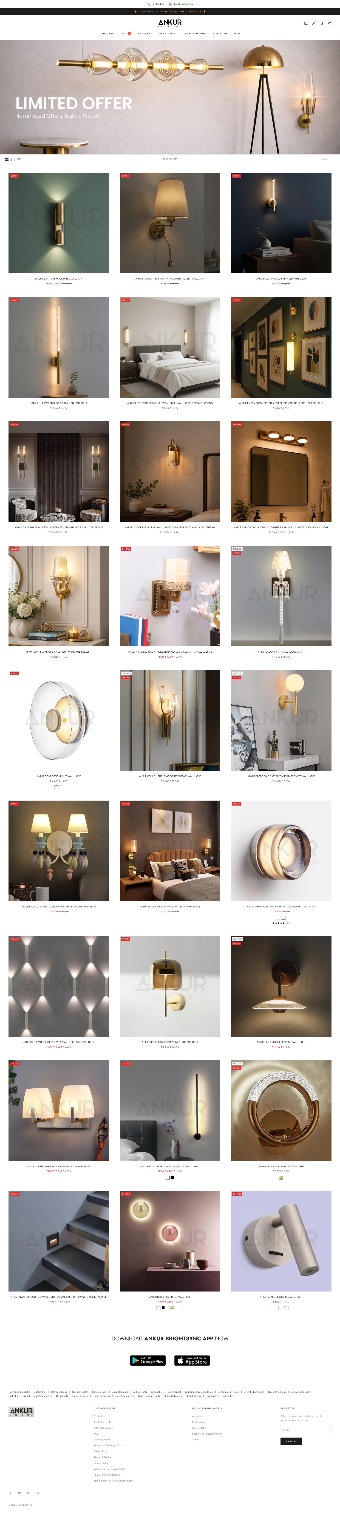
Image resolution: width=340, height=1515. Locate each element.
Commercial (174, 1392)
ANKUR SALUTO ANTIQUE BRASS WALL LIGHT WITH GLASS (170, 906)
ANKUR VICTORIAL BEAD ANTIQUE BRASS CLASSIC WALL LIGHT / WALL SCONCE (170, 651)
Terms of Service (102, 1457)
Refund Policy (101, 1463)
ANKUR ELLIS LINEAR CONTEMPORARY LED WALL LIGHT (170, 1166)
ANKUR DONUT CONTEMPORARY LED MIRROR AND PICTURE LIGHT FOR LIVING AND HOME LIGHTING (281, 527)
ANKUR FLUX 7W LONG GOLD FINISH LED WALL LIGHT (58, 403)
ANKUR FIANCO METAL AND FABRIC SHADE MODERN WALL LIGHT (170, 278)
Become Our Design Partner (207, 1433)
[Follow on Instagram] (28, 1493)
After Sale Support (103, 1428)
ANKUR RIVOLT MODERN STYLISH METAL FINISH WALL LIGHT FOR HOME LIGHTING (170, 403)
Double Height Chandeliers (37, 1396)
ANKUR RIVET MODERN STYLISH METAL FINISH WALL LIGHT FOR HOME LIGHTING (281, 403)
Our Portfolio (199, 1428)
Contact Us (220, 33)
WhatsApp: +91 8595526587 (109, 1469)
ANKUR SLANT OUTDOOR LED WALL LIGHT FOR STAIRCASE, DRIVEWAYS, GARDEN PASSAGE (58, 1297)
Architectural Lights (20, 1392)
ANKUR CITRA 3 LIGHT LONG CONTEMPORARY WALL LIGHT (170, 776)
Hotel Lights (227, 1396)
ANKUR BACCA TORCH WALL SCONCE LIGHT (281, 651)
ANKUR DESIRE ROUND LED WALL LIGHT (170, 1297)
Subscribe (291, 1441)
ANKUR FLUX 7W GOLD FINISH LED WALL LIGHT (281, 278)
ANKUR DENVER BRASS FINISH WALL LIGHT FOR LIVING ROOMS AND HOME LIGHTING (170, 527)
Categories (144, 33)
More (237, 33)
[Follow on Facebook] (10, 1493)
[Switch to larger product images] (6, 159)
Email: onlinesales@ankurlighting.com (113, 1480)
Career (195, 1439)
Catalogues (198, 1422)
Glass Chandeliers (124, 1396)
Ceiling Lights (139, 1392)
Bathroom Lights (58, 1392)
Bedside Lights (99, 1392)
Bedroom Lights (80, 1392)
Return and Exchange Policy (108, 1445)
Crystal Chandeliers (254, 1392)
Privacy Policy (101, 1451)
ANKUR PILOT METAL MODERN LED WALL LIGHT (58, 278)
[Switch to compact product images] (19, 159)
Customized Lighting (194, 33)
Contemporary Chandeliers (199, 1392)
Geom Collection (101, 1396)
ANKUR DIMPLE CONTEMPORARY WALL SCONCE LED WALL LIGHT (281, 906)
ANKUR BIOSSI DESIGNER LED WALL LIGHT (59, 776)
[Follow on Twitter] (19, 1493)
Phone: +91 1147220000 (107, 1475)
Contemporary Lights (228, 1392)
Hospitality (211, 1396)
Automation (40, 1392)
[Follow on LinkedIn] (38, 1493)
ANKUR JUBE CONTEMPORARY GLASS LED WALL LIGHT (170, 1042)
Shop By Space (166, 33)
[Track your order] (306, 23)
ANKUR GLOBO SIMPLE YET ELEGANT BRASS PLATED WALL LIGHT (281, 776)
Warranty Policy (102, 1439)
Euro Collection (80, 1396)
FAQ (96, 1433)
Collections (107, 33)
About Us (197, 1416)
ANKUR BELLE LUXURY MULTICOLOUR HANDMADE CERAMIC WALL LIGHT (58, 906)
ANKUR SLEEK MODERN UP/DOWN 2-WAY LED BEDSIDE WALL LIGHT (58, 1042)
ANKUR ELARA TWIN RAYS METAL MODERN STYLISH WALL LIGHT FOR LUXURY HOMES (59, 527)
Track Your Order (103, 1422)
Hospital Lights (193, 1396)
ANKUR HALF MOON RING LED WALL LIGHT (281, 1166)
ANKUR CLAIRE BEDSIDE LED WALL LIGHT (281, 1297)
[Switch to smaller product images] (13, 159)
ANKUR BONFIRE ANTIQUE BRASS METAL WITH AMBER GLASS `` (59, 651)
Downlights (62, 1396)
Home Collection (173, 1396)
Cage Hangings (120, 1392)
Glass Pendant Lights (149, 1396)
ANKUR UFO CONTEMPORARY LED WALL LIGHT (281, 1042)
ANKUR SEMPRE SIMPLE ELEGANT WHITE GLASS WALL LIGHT (58, 1166)
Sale (124, 33)
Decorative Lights (277, 1392)
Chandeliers (157, 1392)
